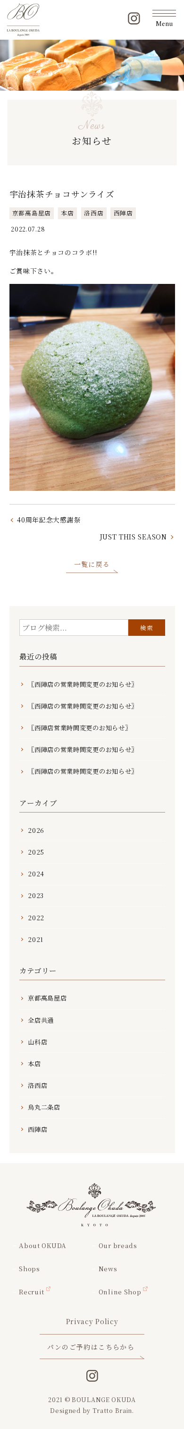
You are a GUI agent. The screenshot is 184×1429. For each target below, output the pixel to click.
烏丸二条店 (44, 1107)
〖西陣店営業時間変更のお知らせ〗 (79, 727)
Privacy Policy (92, 1321)
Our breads (118, 1245)
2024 (36, 873)
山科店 (37, 1041)
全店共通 (41, 1020)
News (108, 1268)
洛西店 (93, 212)
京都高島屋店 (31, 212)
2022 (36, 917)
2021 (35, 939)
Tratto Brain (112, 1410)
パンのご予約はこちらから (90, 1347)
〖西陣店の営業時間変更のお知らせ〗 (83, 684)
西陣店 (123, 212)
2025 (36, 851)
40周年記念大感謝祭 (49, 519)
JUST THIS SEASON (133, 536)
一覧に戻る (92, 564)
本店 (67, 212)
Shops (29, 1268)
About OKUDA (43, 1245)
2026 (36, 830)
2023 (36, 895)
